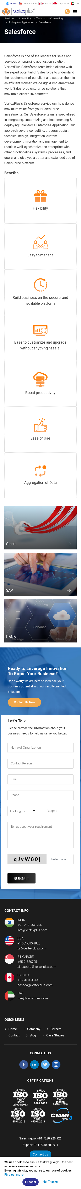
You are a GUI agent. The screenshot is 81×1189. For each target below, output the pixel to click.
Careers (56, 1029)
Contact (14, 1035)
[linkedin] (34, 1068)
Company (33, 1029)
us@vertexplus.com (31, 948)
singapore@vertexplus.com (36, 967)
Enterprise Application (21, 22)
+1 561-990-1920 (28, 943)
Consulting (25, 18)
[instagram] (56, 1068)
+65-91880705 (27, 962)
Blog (33, 1035)
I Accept (30, 1182)
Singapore (63, 3)
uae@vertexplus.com (33, 998)
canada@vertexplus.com (35, 985)
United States (29, 3)
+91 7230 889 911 (46, 1145)
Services (9, 18)
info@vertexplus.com (32, 930)
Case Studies (55, 1035)
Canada (47, 3)
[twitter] (45, 1068)
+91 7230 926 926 (29, 925)
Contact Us (40, 1154)
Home (13, 1029)
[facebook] (23, 1068)
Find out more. (14, 1174)
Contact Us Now (24, 702)
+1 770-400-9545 (28, 980)
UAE (76, 3)
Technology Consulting (49, 18)
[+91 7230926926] (67, 11)
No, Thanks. (51, 1181)
